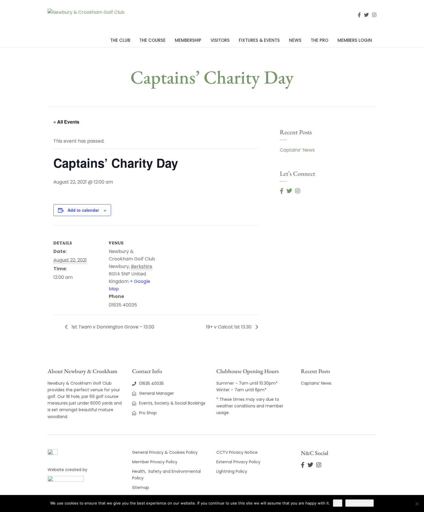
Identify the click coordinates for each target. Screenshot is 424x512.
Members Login (354, 40)
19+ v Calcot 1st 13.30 (229, 327)
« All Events (66, 121)
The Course (152, 40)
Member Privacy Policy (155, 462)
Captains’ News (297, 150)
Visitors (220, 40)
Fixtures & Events (259, 40)
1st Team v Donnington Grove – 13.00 (112, 327)
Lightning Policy (231, 471)
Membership (188, 40)
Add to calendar (83, 210)
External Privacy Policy (238, 462)
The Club (120, 40)
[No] (417, 504)
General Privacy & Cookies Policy (165, 452)
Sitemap (140, 487)
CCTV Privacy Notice (237, 452)
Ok (337, 503)
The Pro (319, 40)
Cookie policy (360, 503)
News (295, 40)
